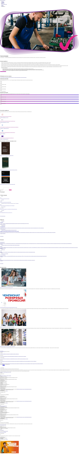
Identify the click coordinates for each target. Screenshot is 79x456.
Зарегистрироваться (2, 390)
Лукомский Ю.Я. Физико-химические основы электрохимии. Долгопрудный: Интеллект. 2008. (7, 184)
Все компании (1, 263)
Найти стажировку (33, 363)
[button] (3, 71)
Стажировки (2, 2)
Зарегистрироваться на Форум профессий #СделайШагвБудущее (17, 361)
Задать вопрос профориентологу (27, 361)
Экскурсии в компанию (23, 356)
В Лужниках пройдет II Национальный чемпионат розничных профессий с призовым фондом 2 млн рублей (8, 307)
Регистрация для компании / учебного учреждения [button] (5, 375)
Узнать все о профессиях (33, 361)
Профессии (2, 1)
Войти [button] (7, 439)
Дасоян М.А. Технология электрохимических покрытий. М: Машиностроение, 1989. (6, 155)
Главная (2, 5)
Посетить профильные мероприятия (39, 363)
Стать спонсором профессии (9, 356)
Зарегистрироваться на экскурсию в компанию (5, 361)
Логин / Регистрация (2, 351)
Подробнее (1, 248)
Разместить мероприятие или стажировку (16, 356)
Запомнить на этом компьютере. (4, 428)
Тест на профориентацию (4, 4)
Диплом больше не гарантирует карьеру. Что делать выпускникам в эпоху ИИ (6, 287)
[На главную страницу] (2, 0)
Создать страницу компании (3, 356)
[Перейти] (5, 154)
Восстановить (1, 438)
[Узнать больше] (3, 249)
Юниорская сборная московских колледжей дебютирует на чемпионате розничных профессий (7, 346)
